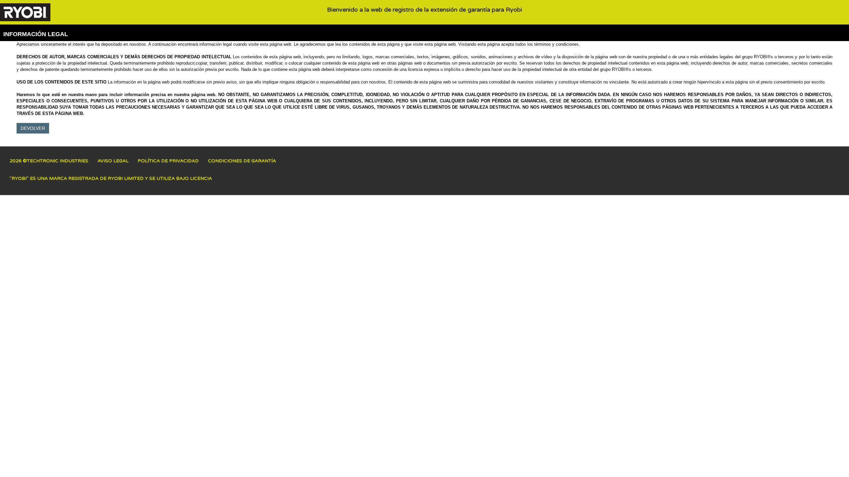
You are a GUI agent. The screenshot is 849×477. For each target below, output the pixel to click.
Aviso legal (113, 161)
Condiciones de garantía (242, 161)
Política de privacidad (168, 161)
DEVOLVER (33, 128)
